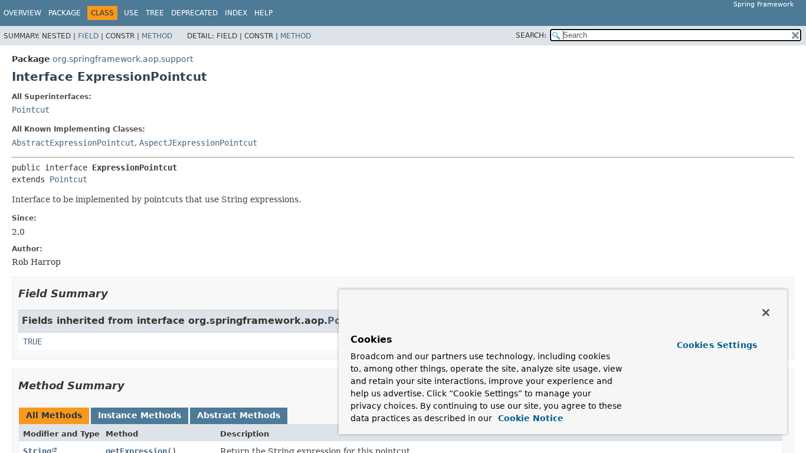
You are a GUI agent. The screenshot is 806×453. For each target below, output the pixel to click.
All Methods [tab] (54, 415)
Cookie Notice (529, 418)
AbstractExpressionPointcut (73, 142)
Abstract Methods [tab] (238, 415)
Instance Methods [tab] (139, 415)
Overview (22, 13)
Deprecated (194, 13)
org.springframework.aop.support (123, 59)
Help (263, 13)
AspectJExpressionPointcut (198, 142)
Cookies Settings (717, 345)
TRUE (32, 341)
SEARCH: (531, 35)
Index (236, 13)
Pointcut (31, 109)
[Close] (766, 313)
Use (131, 13)
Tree (155, 13)
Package (64, 13)
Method (157, 36)
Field (88, 36)
